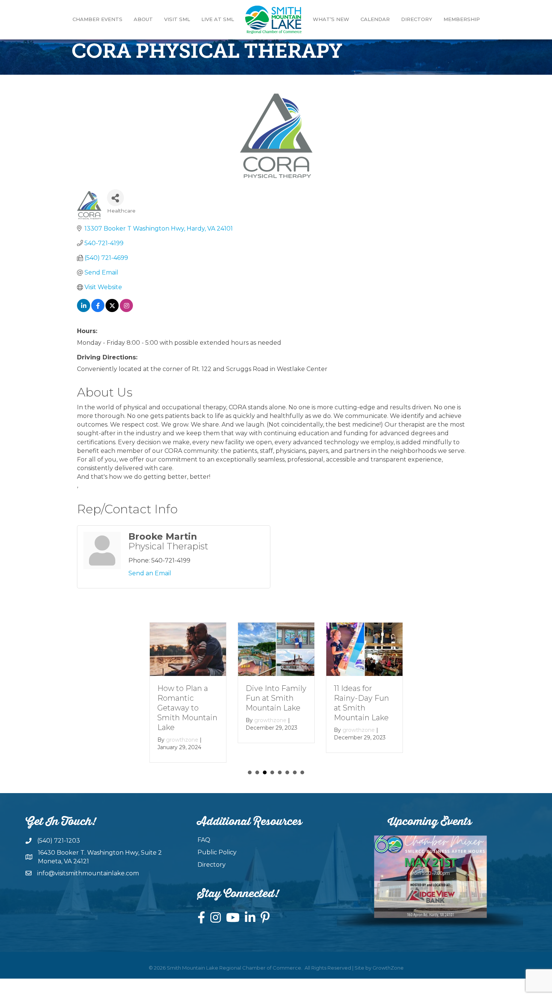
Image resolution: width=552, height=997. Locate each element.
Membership (461, 19)
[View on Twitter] (112, 310)
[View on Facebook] (97, 310)
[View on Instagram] (126, 310)
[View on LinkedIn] (83, 310)
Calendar (375, 19)
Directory (416, 19)
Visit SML (177, 19)
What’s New (331, 19)
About (143, 19)
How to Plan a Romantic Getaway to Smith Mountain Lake (187, 708)
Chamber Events (97, 19)
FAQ (204, 839)
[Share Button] (115, 197)
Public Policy (217, 852)
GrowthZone (388, 968)
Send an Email (149, 573)
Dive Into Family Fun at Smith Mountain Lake (276, 698)
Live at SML (217, 19)
